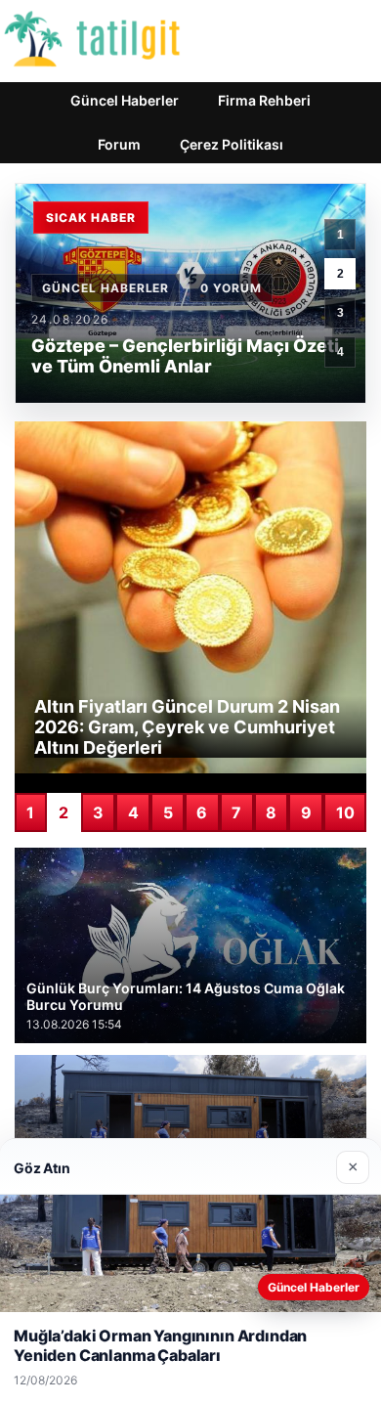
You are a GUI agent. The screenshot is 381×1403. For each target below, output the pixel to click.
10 (345, 812)
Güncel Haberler (124, 100)
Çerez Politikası (231, 144)
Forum (119, 144)
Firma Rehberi (264, 100)
